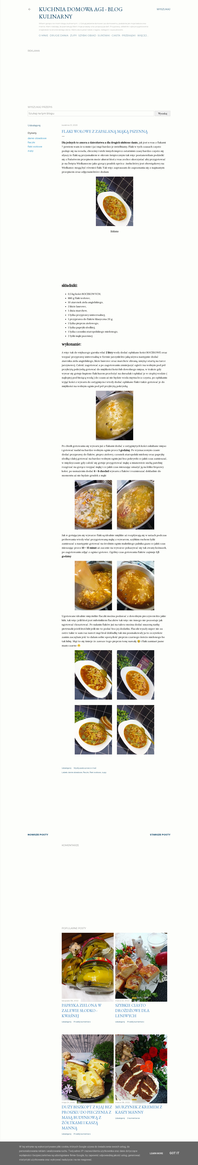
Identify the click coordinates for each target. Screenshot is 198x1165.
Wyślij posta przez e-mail (85, 768)
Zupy (73, 35)
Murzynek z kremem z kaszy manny (138, 1109)
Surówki (104, 35)
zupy (30, 150)
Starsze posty (160, 834)
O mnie (43, 35)
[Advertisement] (99, 76)
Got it (174, 1153)
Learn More (156, 1153)
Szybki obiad (87, 35)
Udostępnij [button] (34, 125)
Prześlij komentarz (82, 1022)
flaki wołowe (35, 146)
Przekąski (129, 35)
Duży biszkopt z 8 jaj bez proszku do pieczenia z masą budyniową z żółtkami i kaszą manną (87, 1117)
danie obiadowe (37, 138)
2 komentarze (133, 1118)
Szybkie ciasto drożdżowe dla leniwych (132, 1010)
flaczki (31, 142)
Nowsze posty (38, 834)
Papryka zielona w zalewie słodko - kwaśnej (81, 1010)
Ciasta (116, 35)
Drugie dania (59, 35)
